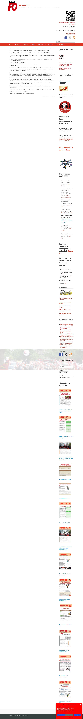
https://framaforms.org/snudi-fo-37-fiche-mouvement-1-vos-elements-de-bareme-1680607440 (66, 139)
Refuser (69, 715)
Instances (50, 44)
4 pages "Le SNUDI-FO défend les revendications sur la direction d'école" (66, 458)
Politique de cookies (66, 717)
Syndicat (25, 44)
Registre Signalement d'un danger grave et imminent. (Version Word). (66, 331)
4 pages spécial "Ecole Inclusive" (65, 701)
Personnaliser (77, 715)
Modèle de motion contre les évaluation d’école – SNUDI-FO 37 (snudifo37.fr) (66, 346)
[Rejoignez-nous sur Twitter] (70, 37)
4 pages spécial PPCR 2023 (64, 522)
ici (62, 97)
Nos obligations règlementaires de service (66, 411)
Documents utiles (41, 44)
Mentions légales (71, 717)
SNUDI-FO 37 (24, 5)
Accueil (10, 44)
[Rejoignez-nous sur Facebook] (65, 37)
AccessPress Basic (25, 715)
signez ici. (61, 76)
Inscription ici (62, 69)
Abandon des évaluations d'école (65, 624)
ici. (59, 50)
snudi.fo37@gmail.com (70, 33)
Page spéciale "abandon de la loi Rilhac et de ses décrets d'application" (65, 548)
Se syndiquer (62, 44)
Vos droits (32, 44)
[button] (80, 704)
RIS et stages (17, 44)
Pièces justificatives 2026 (67, 213)
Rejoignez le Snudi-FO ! (70, 34)
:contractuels (64, 498)
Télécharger (63, 82)
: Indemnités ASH (65, 479)
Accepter (61, 715)
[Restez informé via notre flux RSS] (74, 37)
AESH (56, 44)
